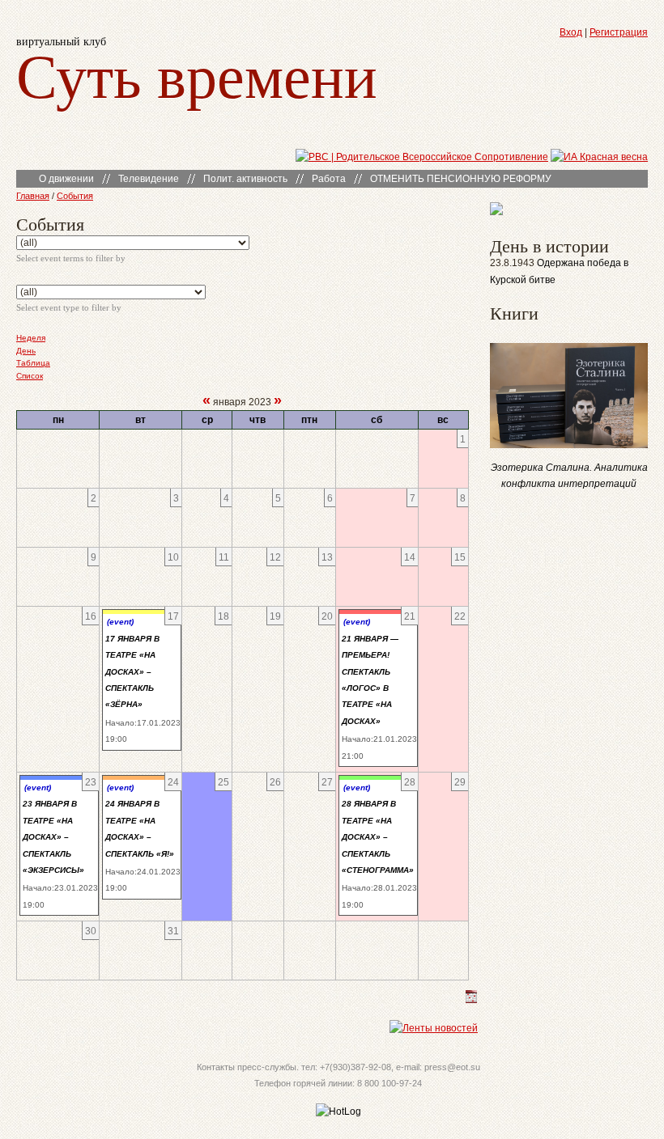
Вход (571, 32)
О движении (66, 178)
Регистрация (619, 32)
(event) (120, 621)
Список (29, 375)
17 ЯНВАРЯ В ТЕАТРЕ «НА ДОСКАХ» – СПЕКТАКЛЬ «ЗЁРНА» (132, 671)
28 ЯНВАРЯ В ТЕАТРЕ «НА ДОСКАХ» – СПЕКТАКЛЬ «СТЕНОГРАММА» (378, 836)
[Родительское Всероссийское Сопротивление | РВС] (422, 157)
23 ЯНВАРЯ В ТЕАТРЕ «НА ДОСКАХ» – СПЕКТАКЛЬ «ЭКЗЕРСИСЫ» (53, 836)
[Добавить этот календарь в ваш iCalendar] (471, 1000)
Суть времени (196, 74)
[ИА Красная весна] (599, 157)
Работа (329, 178)
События (75, 196)
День (26, 350)
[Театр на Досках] (496, 212)
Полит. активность (245, 178)
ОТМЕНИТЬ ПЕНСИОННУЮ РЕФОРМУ (460, 178)
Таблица (33, 362)
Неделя (30, 337)
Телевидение (148, 178)
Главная (32, 196)
